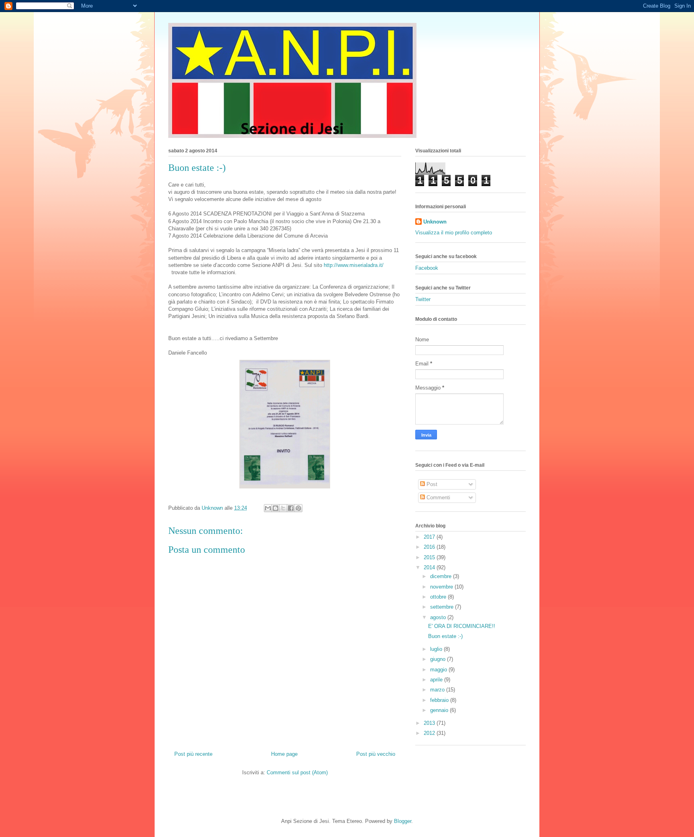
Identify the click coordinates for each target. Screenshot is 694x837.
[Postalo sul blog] (275, 508)
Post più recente (193, 754)
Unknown (435, 222)
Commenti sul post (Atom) (297, 772)
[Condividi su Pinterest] (298, 508)
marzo (438, 690)
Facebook (426, 268)
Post (431, 484)
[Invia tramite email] (268, 508)
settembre (442, 607)
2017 (430, 537)
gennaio (440, 710)
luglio (437, 649)
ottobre (439, 597)
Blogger (402, 821)
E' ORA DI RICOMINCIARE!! (461, 626)
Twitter (423, 299)
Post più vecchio (375, 754)
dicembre (441, 576)
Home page (284, 754)
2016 (430, 547)
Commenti (437, 497)
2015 (430, 557)
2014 (430, 567)
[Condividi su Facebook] (291, 508)
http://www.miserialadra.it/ (354, 265)
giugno (438, 659)
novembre (442, 587)
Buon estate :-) (445, 636)
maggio (439, 670)
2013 (430, 723)
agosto (438, 617)
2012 (430, 733)
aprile (437, 680)
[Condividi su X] (283, 508)
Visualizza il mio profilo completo (453, 233)
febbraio (440, 700)
